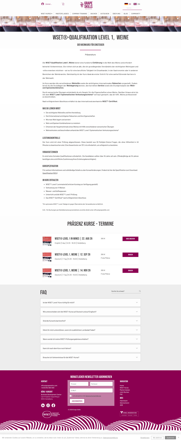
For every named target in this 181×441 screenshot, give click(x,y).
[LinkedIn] (43, 405)
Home (122, 385)
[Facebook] (53, 405)
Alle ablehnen (157, 438)
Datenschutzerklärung (110, 438)
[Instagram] (48, 405)
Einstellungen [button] (145, 438)
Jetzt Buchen (124, 392)
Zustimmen (170, 438)
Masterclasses (125, 390)
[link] (63, 4)
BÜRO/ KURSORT (47, 391)
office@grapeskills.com (101, 210)
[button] (46, 13)
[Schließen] (178, 437)
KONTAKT (44, 381)
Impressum (123, 401)
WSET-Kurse (124, 388)
